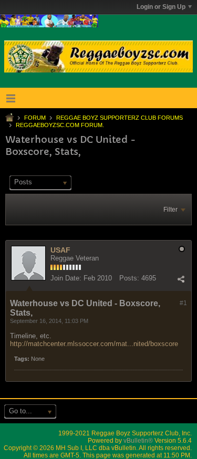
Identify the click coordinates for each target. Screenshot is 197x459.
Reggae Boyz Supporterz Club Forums (119, 117)
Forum (35, 117)
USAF (60, 250)
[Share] (180, 279)
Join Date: (65, 278)
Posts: (129, 278)
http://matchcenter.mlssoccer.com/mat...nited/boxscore (94, 344)
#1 (183, 303)
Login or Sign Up (161, 7)
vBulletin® (138, 440)
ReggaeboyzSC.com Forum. (60, 125)
